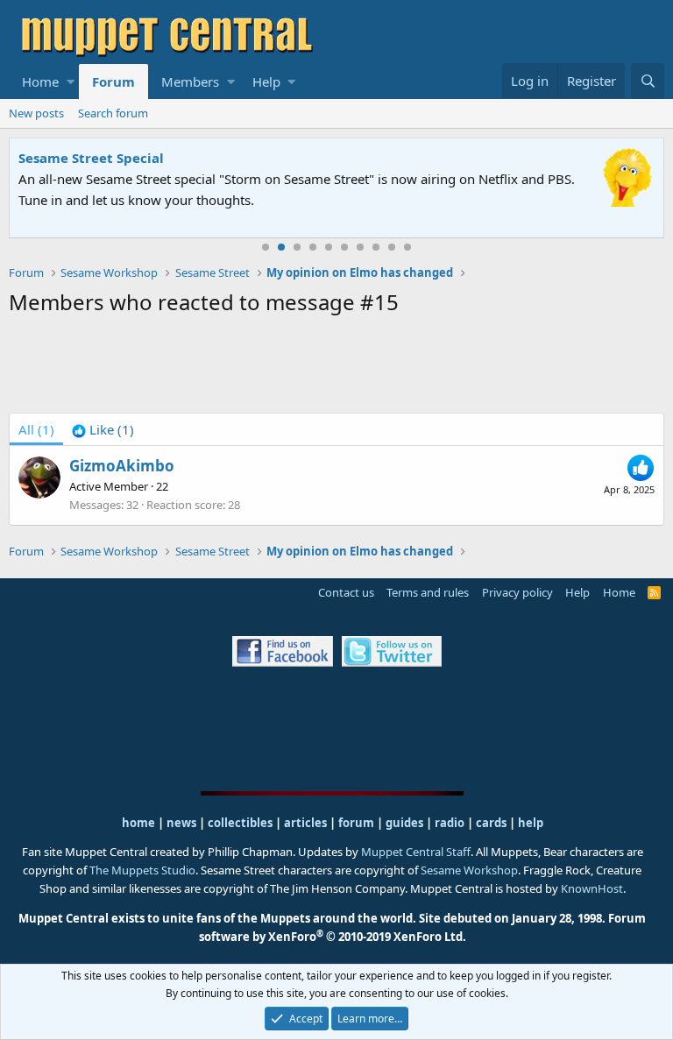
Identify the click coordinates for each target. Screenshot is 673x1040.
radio (449, 823)
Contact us (346, 592)
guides (404, 823)
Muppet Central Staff (416, 852)
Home (40, 81)
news (181, 823)
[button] (70, 81)
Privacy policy (517, 592)
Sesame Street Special (91, 157)
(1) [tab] (36, 429)
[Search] (647, 81)
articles (306, 823)
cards (491, 823)
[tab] (103, 429)
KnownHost (592, 888)
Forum (113, 81)
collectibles (240, 823)
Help (266, 81)
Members (190, 81)
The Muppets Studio (142, 870)
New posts (36, 113)
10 (407, 247)
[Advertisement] (336, 368)
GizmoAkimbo (121, 466)
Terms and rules (427, 592)
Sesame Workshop (469, 870)
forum (356, 823)
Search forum (113, 113)
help (530, 823)
